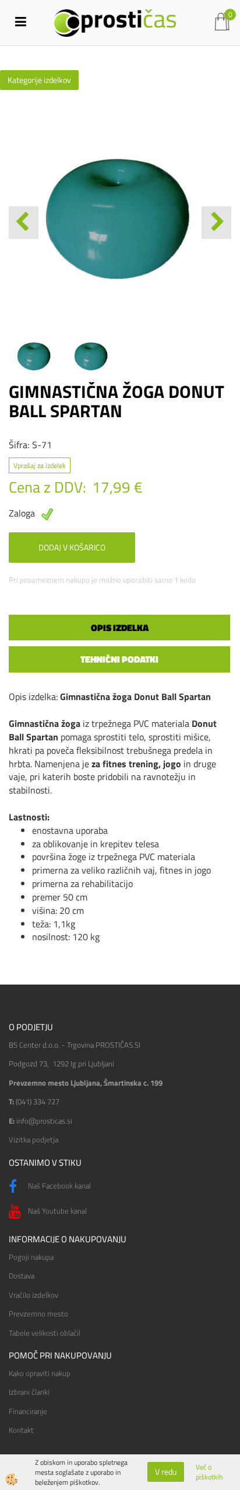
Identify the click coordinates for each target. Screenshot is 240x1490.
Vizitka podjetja (33, 1139)
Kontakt (21, 1430)
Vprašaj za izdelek (39, 465)
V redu (166, 1471)
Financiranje (28, 1411)
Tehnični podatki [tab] (119, 659)
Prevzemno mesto (38, 1313)
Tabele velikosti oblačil (44, 1333)
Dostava (21, 1275)
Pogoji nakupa (31, 1257)
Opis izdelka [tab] (120, 628)
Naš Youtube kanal (56, 1211)
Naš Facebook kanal (58, 1185)
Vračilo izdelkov (33, 1295)
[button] (216, 222)
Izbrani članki (29, 1392)
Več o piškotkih (209, 1472)
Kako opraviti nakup (39, 1373)
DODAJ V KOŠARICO (71, 547)
